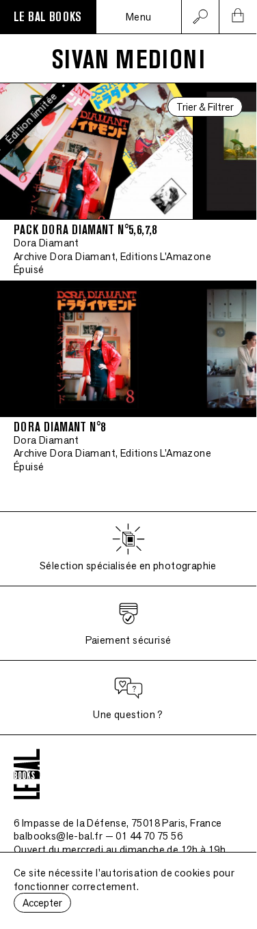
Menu (139, 16)
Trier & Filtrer (205, 106)
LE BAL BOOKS (48, 17)
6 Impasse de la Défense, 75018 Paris (118, 822)
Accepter (42, 902)
